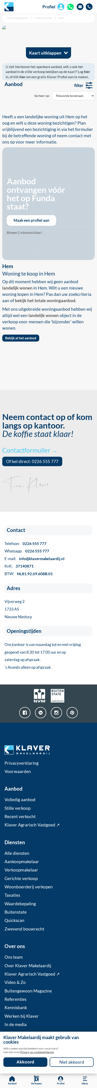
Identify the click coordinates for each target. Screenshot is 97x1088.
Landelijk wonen (43, 17)
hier (87, 72)
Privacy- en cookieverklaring (37, 1052)
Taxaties (12, 895)
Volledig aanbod (20, 799)
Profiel (48, 6)
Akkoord (25, 1062)
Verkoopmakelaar (21, 869)
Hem (61, 17)
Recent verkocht (20, 816)
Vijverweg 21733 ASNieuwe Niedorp (18, 609)
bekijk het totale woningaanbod (45, 300)
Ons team (14, 957)
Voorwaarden (18, 771)
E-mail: (35, 558)
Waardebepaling (20, 903)
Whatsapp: (27, 551)
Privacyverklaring (22, 763)
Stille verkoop (17, 808)
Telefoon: (25, 543)
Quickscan (14, 920)
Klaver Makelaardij (17, 17)
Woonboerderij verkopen (29, 886)
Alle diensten (17, 853)
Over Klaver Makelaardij (28, 965)
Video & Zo (15, 982)
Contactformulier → (30, 450)
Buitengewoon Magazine (28, 990)
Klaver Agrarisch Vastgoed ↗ (32, 824)
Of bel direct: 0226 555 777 (32, 461)
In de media (16, 1024)
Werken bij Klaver (22, 1016)
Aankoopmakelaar (22, 861)
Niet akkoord (71, 1062)
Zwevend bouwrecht (24, 928)
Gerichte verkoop (21, 878)
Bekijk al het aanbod (20, 338)
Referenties (15, 999)
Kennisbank (16, 1007)
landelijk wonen (17, 287)
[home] (9, 7)
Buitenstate (16, 912)
